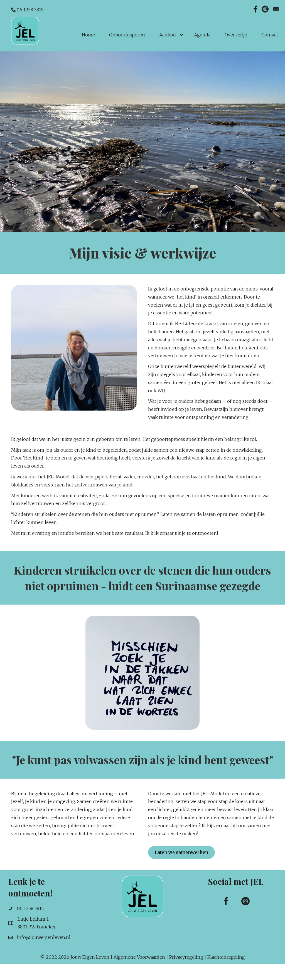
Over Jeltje (236, 35)
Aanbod (167, 35)
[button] (226, 901)
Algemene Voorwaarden (139, 957)
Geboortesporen (127, 35)
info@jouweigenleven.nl (43, 937)
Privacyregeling (186, 957)
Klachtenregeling (226, 957)
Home (88, 35)
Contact (269, 35)
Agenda (202, 35)
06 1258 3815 (29, 10)
